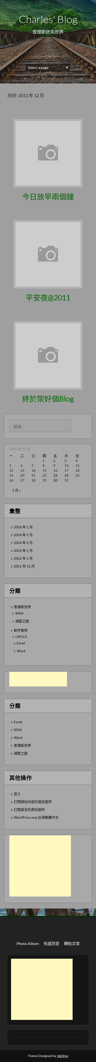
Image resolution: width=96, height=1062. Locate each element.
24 (66, 475)
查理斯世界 (22, 607)
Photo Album (27, 943)
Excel (21, 643)
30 (55, 480)
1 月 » (16, 490)
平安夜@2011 (48, 297)
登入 (17, 794)
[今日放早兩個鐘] (48, 153)
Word (21, 651)
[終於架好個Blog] (48, 355)
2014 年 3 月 (23, 543)
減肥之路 (22, 621)
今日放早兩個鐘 (48, 196)
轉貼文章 (72, 943)
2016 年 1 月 (23, 527)
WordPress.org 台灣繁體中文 (36, 817)
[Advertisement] (38, 679)
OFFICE (21, 637)
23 (55, 475)
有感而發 (51, 943)
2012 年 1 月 (23, 558)
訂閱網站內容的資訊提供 (33, 802)
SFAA (19, 613)
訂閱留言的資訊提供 (29, 809)
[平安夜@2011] (48, 254)
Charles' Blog (48, 19)
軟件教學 (21, 630)
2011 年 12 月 (24, 566)
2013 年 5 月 (23, 550)
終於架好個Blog (48, 398)
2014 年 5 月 (23, 535)
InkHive (62, 1056)
